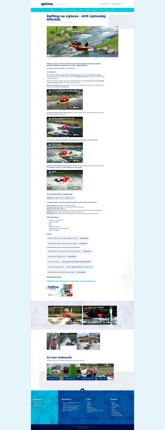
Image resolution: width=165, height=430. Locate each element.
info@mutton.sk (116, 3)
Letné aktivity (115, 404)
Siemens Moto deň (68, 410)
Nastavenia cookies (82, 428)
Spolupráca (90, 407)
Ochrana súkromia (92, 409)
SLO (122, 3)
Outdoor (70, 22)
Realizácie (94, 9)
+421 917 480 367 (105, 3)
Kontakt (112, 9)
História (89, 404)
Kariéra (89, 406)
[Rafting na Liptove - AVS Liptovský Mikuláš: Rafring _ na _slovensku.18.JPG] (53, 341)
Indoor (87, 9)
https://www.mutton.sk (40, 406)
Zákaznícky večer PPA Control (70, 409)
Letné (65, 22)
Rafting (65, 9)
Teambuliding (59, 22)
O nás (101, 9)
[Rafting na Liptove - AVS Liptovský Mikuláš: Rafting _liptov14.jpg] (68, 339)
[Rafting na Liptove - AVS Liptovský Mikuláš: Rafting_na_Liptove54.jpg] (83, 341)
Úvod (52, 9)
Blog (106, 9)
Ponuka (58, 9)
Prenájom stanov (116, 413)
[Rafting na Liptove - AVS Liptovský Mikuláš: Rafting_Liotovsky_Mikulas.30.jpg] (94, 341)
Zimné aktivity (115, 406)
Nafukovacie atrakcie (117, 415)
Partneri (89, 402)
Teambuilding (72, 9)
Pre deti (81, 9)
